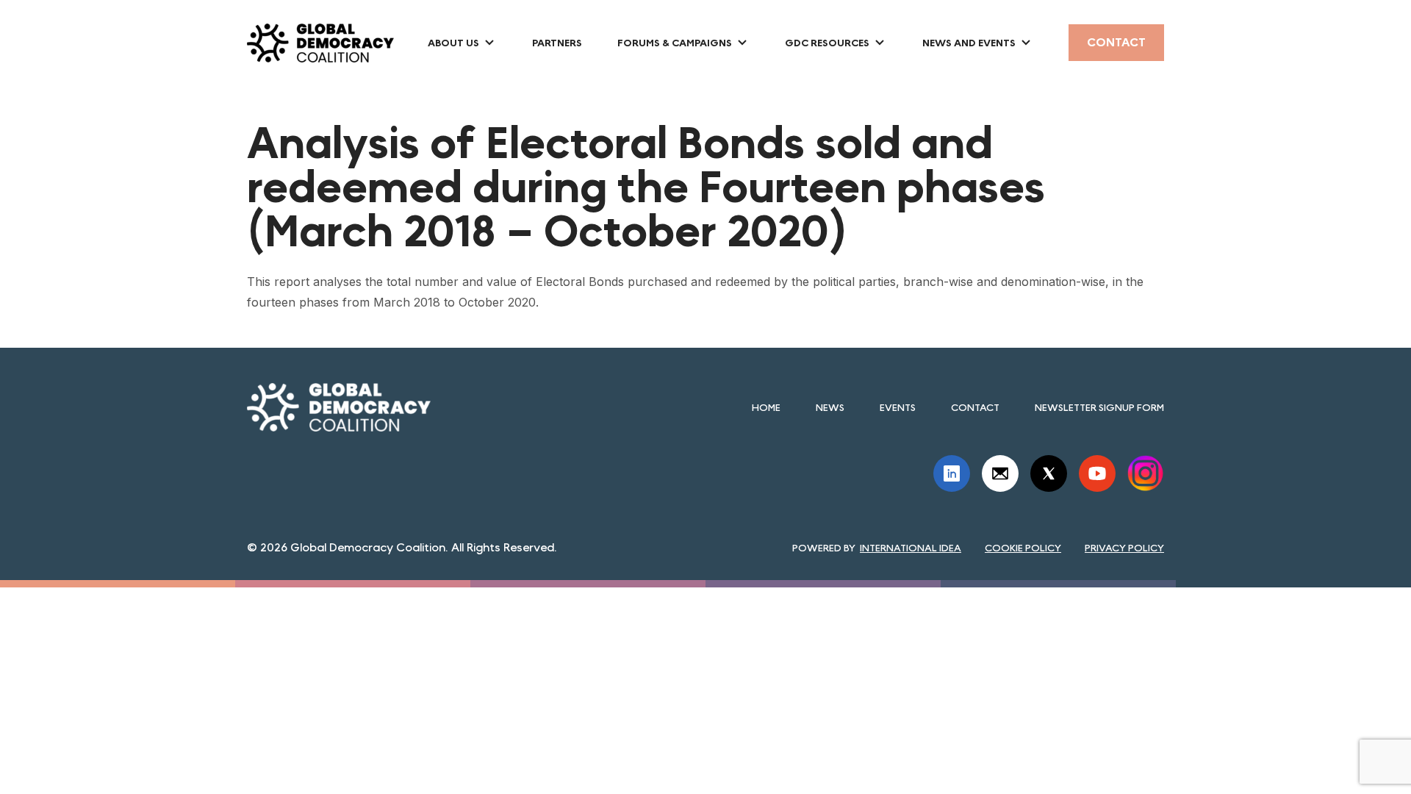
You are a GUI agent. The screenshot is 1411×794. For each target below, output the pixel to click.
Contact (1116, 42)
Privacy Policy (1124, 547)
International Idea (910, 547)
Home (766, 407)
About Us (453, 42)
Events (898, 407)
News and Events (969, 42)
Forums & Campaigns (674, 42)
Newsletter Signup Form (1099, 407)
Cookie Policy (1023, 547)
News (830, 407)
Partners (557, 42)
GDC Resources (827, 42)
